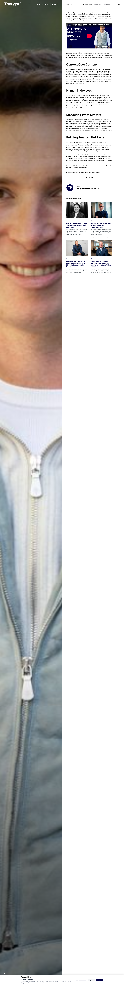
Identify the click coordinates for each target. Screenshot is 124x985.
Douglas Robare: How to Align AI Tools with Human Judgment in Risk (101, 225)
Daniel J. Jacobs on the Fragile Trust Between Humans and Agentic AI (76, 225)
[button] (45, 4)
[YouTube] (39, 4)
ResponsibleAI (96, 172)
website (85, 167)
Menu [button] (54, 4)
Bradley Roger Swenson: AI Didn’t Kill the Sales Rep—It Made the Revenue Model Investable (75, 264)
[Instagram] (37, 4)
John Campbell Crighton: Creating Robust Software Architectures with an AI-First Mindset (101, 264)
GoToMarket (81, 172)
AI (4, 973)
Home (67, 4)
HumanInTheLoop (89, 172)
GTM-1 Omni (89, 76)
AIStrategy (75, 172)
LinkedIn (105, 166)
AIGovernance (69, 172)
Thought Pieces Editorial (86, 189)
